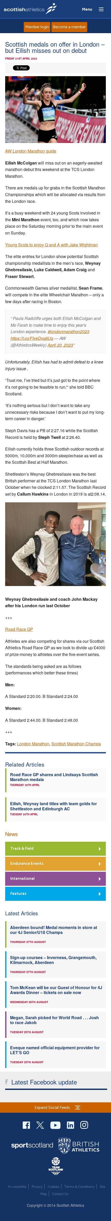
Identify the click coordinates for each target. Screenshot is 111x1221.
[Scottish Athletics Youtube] (56, 1124)
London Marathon (33, 744)
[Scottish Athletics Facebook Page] (27, 1124)
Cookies (53, 1187)
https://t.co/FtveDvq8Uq (32, 338)
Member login (37, 27)
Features (18, 893)
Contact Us (60, 1194)
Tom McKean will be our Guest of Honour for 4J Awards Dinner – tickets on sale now (56, 989)
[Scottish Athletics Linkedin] (71, 1124)
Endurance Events (26, 863)
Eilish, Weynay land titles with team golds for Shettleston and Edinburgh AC (53, 806)
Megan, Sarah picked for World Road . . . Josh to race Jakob (54, 1020)
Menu (98, 9)
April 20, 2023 (60, 345)
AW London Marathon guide (30, 151)
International (22, 878)
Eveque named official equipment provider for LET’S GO (55, 1050)
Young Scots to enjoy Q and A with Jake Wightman (51, 245)
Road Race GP (19, 629)
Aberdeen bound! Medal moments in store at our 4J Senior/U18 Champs (53, 929)
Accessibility (17, 1187)
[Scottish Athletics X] (40, 1124)
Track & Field (22, 848)
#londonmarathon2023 (68, 331)
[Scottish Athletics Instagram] (84, 1124)
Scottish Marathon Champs (76, 744)
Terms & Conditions (79, 1187)
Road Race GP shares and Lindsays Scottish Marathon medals (54, 777)
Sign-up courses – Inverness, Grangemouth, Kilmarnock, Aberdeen (53, 959)
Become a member (69, 27)
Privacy (37, 1187)
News (11, 834)
